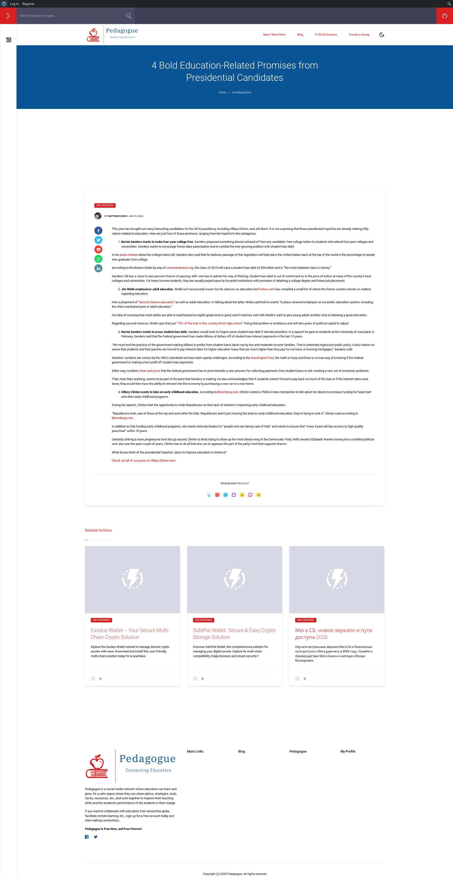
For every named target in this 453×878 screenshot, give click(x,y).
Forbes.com (266, 289)
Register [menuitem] (28, 4)
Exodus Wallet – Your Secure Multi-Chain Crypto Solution (130, 633)
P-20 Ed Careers (326, 34)
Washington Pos (262, 358)
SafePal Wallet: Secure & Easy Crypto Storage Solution (234, 633)
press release (129, 255)
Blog (300, 34)
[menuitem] (4, 4)
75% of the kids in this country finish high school (210, 323)
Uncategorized (104, 205)
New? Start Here (274, 34)
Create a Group (359, 34)
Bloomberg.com (227, 392)
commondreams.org (179, 267)
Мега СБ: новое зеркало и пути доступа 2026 (333, 633)
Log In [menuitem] (14, 4)
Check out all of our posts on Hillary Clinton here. (144, 460)
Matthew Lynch (117, 216)
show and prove (149, 371)
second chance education (156, 302)
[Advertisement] (234, 144)
